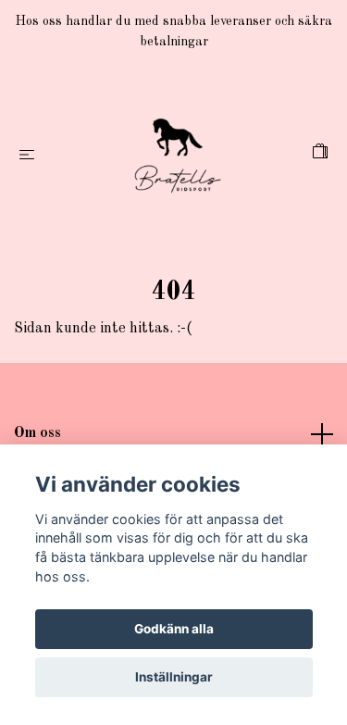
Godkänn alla (174, 628)
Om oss (37, 433)
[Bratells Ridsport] (177, 155)
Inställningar (174, 676)
